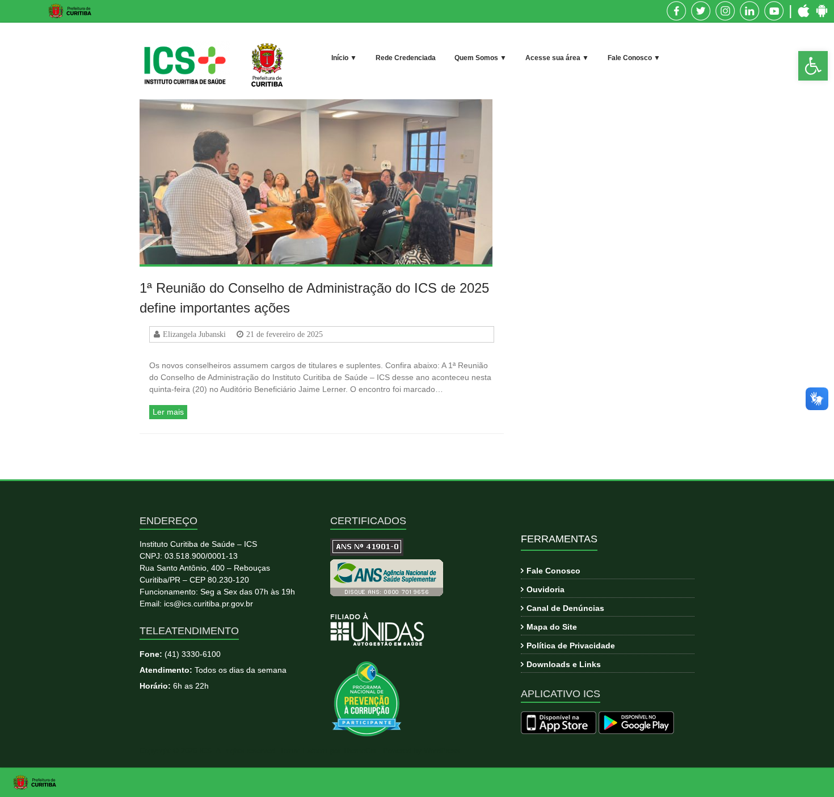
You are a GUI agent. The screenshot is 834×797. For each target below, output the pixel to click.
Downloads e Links (563, 664)
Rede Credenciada (406, 58)
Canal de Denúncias (565, 608)
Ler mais (168, 411)
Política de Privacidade (570, 645)
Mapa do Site (551, 626)
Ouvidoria (545, 589)
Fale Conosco (553, 570)
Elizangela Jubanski (194, 334)
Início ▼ (344, 58)
